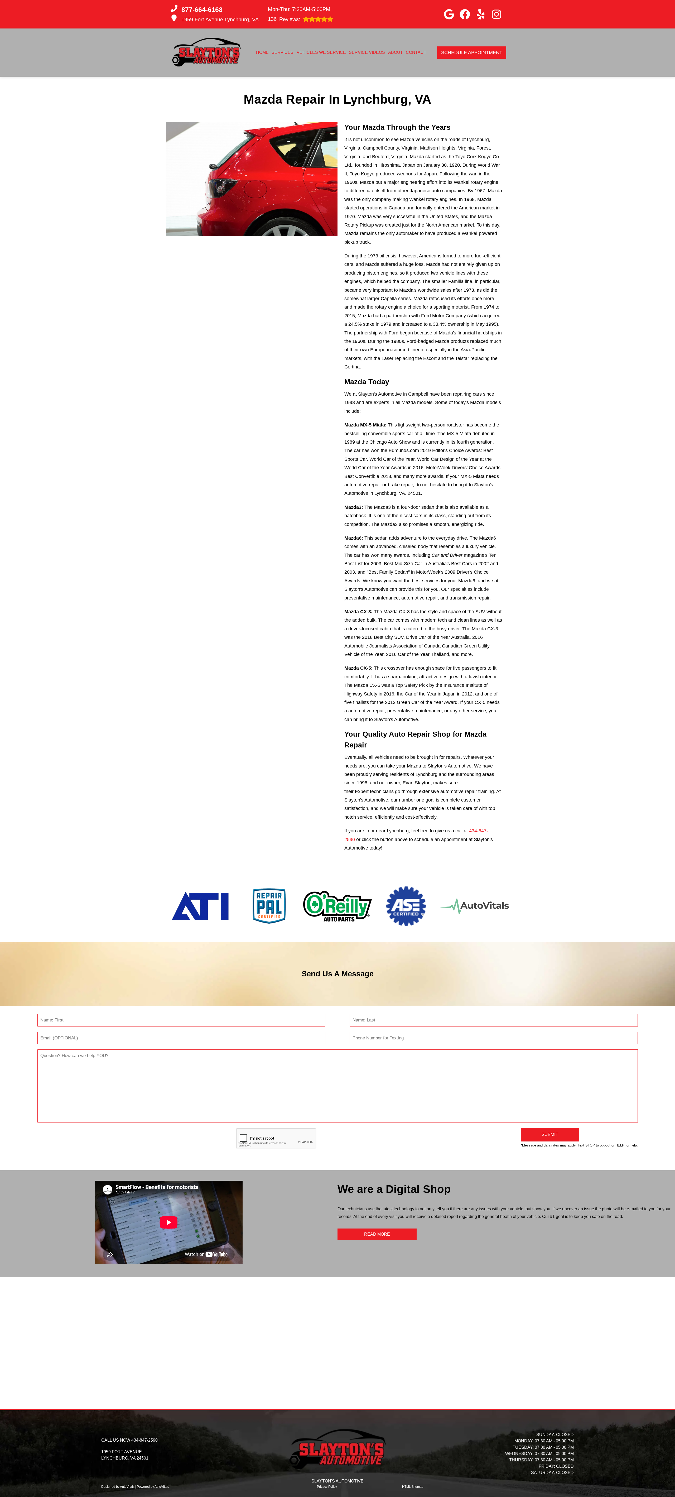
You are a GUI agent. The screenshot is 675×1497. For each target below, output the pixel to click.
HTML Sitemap (412, 1487)
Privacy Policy (327, 1487)
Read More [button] (377, 1234)
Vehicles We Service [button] (321, 52)
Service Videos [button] (367, 52)
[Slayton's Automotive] (206, 52)
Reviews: (284, 19)
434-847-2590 (144, 1440)
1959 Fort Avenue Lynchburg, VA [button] (220, 19)
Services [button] (282, 52)
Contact (416, 52)
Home (262, 52)
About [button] (395, 52)
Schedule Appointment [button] (471, 52)
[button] (449, 14)
